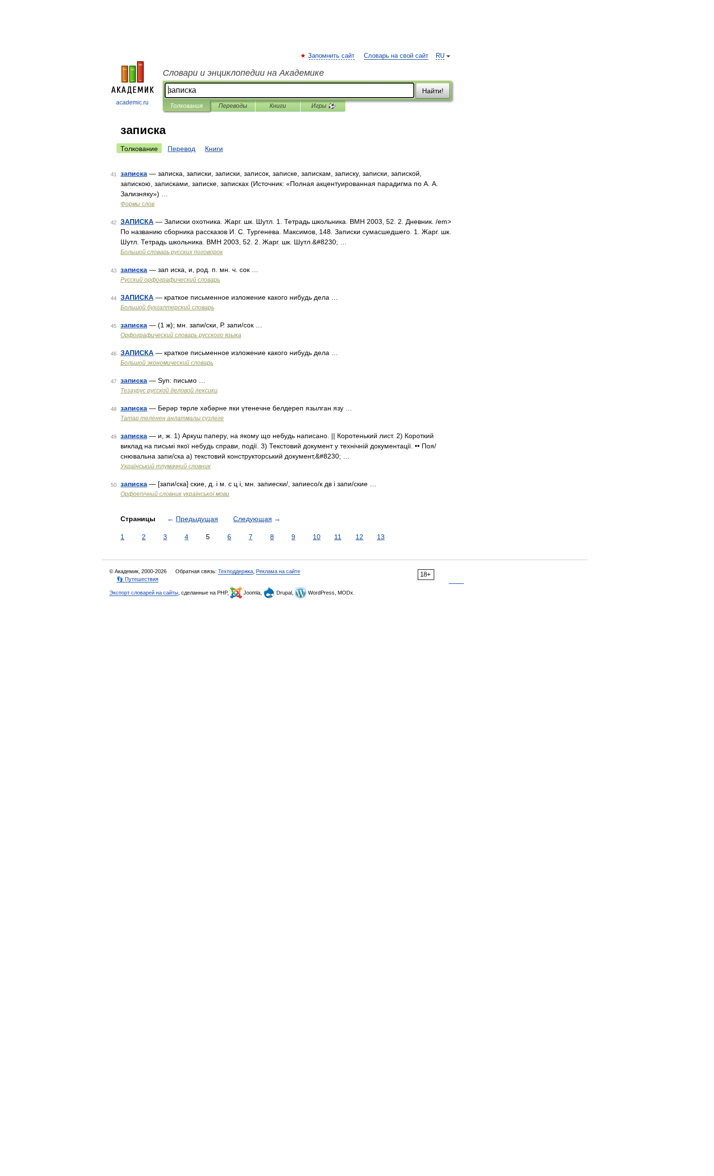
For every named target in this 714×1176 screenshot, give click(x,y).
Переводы (233, 105)
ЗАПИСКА (136, 221)
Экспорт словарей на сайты (143, 593)
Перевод (181, 149)
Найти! (432, 91)
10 (317, 537)
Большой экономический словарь (166, 362)
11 (337, 537)
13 (381, 537)
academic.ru (132, 102)
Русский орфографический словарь (170, 279)
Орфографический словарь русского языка (180, 335)
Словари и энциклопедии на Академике (243, 73)
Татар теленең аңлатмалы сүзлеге (172, 418)
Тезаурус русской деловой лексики (169, 390)
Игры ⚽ (323, 105)
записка (133, 173)
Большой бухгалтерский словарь (167, 307)
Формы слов (137, 204)
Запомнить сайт (332, 55)
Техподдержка (235, 571)
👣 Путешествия (137, 579)
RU (440, 55)
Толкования (186, 105)
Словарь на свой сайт (396, 55)
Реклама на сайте (278, 571)
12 (359, 537)
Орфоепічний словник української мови (174, 494)
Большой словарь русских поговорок (171, 252)
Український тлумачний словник (165, 466)
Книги (278, 105)
